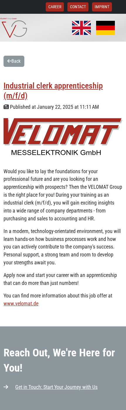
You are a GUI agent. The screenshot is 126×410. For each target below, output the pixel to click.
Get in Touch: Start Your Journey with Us (56, 387)
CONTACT (78, 6)
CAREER (54, 6)
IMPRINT (102, 6)
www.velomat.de (21, 303)
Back (16, 61)
